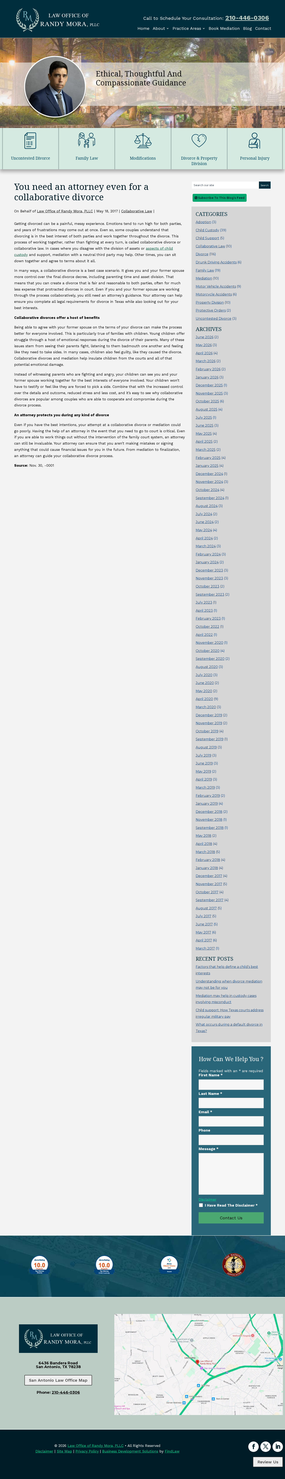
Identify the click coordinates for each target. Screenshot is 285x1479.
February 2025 (208, 458)
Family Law (205, 270)
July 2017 (203, 916)
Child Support (207, 238)
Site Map (64, 1451)
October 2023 (207, 586)
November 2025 (209, 393)
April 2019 (204, 779)
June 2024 (205, 522)
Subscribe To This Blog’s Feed (221, 198)
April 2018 (204, 844)
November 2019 (209, 723)
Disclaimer (207, 1199)
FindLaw (172, 1451)
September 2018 (210, 828)
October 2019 (207, 731)
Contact (263, 28)
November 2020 (209, 643)
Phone (204, 1130)
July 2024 (204, 514)
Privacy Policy (87, 1451)
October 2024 (207, 490)
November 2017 (209, 884)
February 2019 (208, 796)
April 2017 (204, 940)
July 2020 (204, 675)
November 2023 (209, 578)
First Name (211, 1075)
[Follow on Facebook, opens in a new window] (253, 1446)
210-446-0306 (247, 17)
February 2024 (208, 554)
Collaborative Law (136, 211)
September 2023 (210, 595)
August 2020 (207, 667)
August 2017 (206, 908)
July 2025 (204, 418)
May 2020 (204, 691)
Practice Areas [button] (187, 28)
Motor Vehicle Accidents (216, 286)
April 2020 (204, 699)
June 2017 (204, 924)
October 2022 (207, 627)
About (159, 28)
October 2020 (207, 651)
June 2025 (204, 425)
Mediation (204, 278)
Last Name (210, 1093)
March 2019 (205, 788)
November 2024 (209, 482)
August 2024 (207, 506)
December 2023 (209, 570)
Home (143, 28)
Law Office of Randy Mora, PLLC (65, 211)
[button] (281, 1449)
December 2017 (209, 876)
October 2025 (207, 401)
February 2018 (208, 860)
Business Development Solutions (130, 1451)
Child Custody (207, 230)
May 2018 (203, 836)
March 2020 (206, 707)
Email (205, 1112)
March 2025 (206, 450)
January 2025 (207, 466)
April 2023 (204, 611)
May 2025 (204, 434)
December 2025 (209, 385)
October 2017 (207, 892)
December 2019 (209, 715)
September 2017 (209, 900)
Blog (247, 28)
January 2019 (207, 804)
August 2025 (206, 409)
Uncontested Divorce (213, 319)
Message (208, 1149)
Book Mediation (224, 28)
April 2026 (204, 353)
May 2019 (203, 771)
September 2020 (210, 659)
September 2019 (209, 739)
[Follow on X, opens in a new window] (265, 1446)
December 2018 (209, 812)
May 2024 (204, 530)
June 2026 (204, 337)
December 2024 (209, 474)
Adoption (203, 222)
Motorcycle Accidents (214, 294)
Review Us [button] (267, 1461)
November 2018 (209, 820)
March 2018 (205, 852)
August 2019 (206, 747)
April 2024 (204, 538)
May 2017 (203, 932)
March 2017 (205, 948)
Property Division (210, 303)
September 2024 (210, 498)
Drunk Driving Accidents (216, 262)
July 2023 (204, 602)
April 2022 (204, 635)
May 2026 (204, 345)
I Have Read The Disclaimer (231, 1205)
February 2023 (208, 618)
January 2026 (207, 377)
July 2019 (203, 755)
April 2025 (204, 442)
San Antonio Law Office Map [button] (58, 1380)
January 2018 (207, 868)
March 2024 (206, 546)
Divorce (202, 254)
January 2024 (207, 562)
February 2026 (208, 369)
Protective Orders (211, 310)
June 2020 (205, 683)
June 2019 (204, 763)
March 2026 (206, 361)
